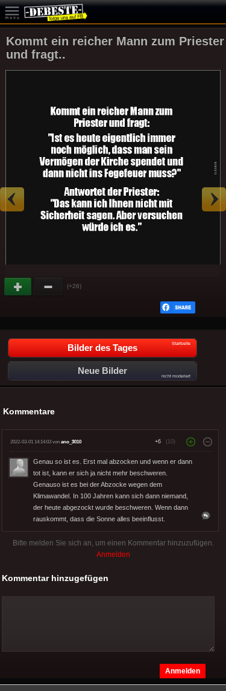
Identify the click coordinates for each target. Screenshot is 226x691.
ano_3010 (71, 442)
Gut (19, 287)
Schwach (49, 287)
